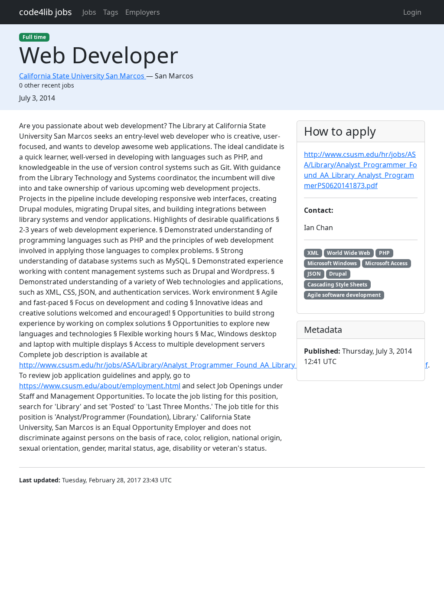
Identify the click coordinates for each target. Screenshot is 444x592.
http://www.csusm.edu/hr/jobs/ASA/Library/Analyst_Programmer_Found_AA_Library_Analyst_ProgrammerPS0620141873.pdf (223, 365)
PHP (384, 253)
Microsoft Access (386, 263)
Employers (142, 12)
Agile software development (344, 295)
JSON (314, 273)
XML (313, 253)
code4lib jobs (45, 12)
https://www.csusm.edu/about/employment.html (99, 385)
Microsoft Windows (332, 263)
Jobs (89, 12)
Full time (34, 37)
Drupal (338, 273)
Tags (110, 12)
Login (412, 12)
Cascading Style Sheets (337, 284)
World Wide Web (348, 253)
